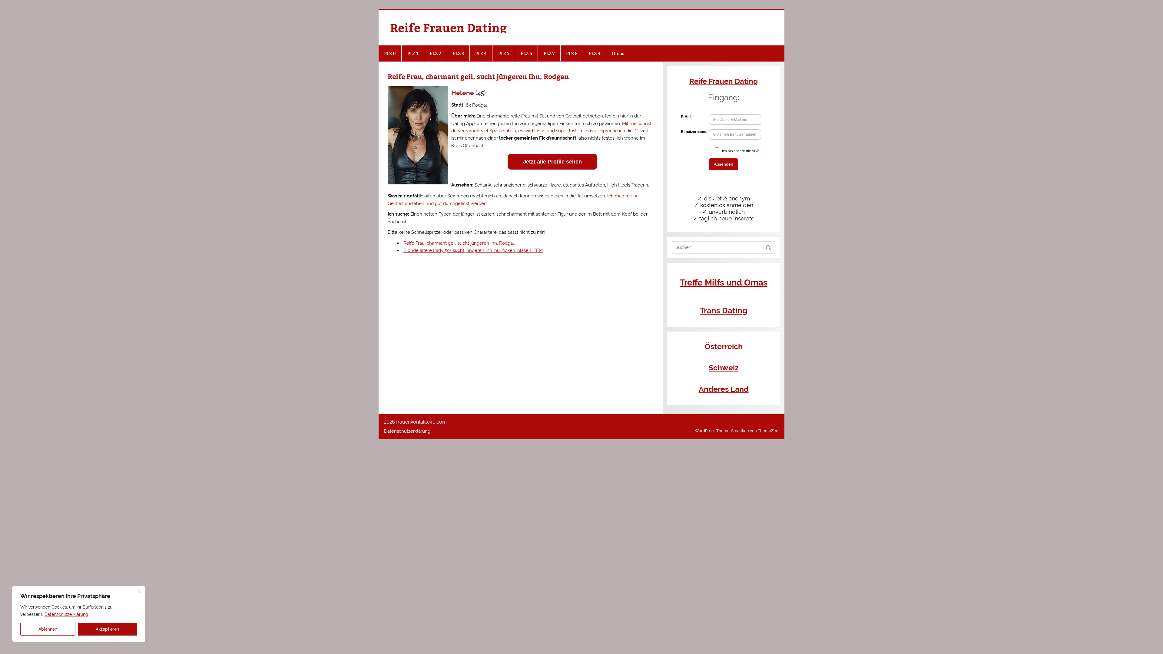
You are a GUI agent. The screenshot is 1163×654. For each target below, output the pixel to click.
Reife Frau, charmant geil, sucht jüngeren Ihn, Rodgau (459, 243)
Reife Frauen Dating (448, 27)
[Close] (139, 591)
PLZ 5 (503, 53)
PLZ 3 (458, 53)
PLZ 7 (549, 53)
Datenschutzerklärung (66, 614)
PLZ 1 (413, 53)
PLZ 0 (390, 53)
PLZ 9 (594, 53)
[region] (78, 614)
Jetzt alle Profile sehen (552, 162)
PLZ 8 (572, 53)
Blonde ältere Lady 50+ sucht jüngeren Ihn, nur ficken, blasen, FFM (473, 250)
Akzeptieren (107, 629)
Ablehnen (47, 629)
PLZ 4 (481, 53)
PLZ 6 (526, 53)
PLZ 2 (435, 53)
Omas (618, 53)
